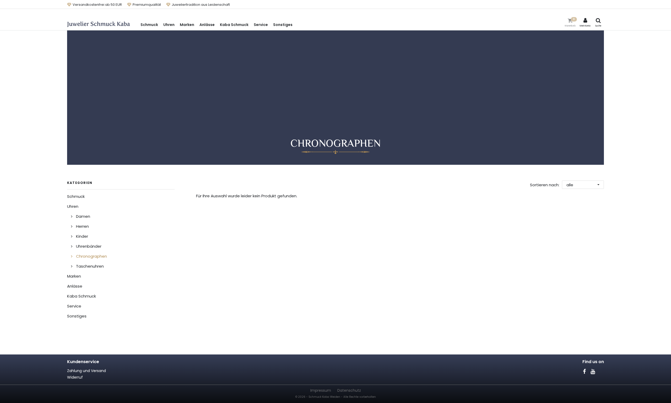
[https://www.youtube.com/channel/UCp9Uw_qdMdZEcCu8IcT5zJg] (593, 371)
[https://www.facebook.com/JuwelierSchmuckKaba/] (584, 371)
